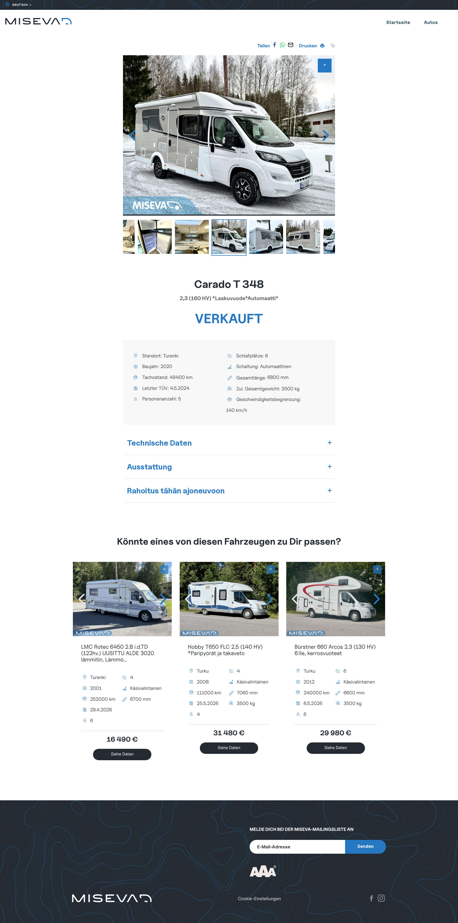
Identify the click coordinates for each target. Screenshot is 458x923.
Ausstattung (149, 466)
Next (325, 135)
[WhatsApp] (282, 45)
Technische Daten (159, 442)
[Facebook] (275, 45)
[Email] (290, 45)
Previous (132, 135)
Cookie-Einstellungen (259, 898)
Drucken (308, 45)
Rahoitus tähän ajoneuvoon (176, 490)
